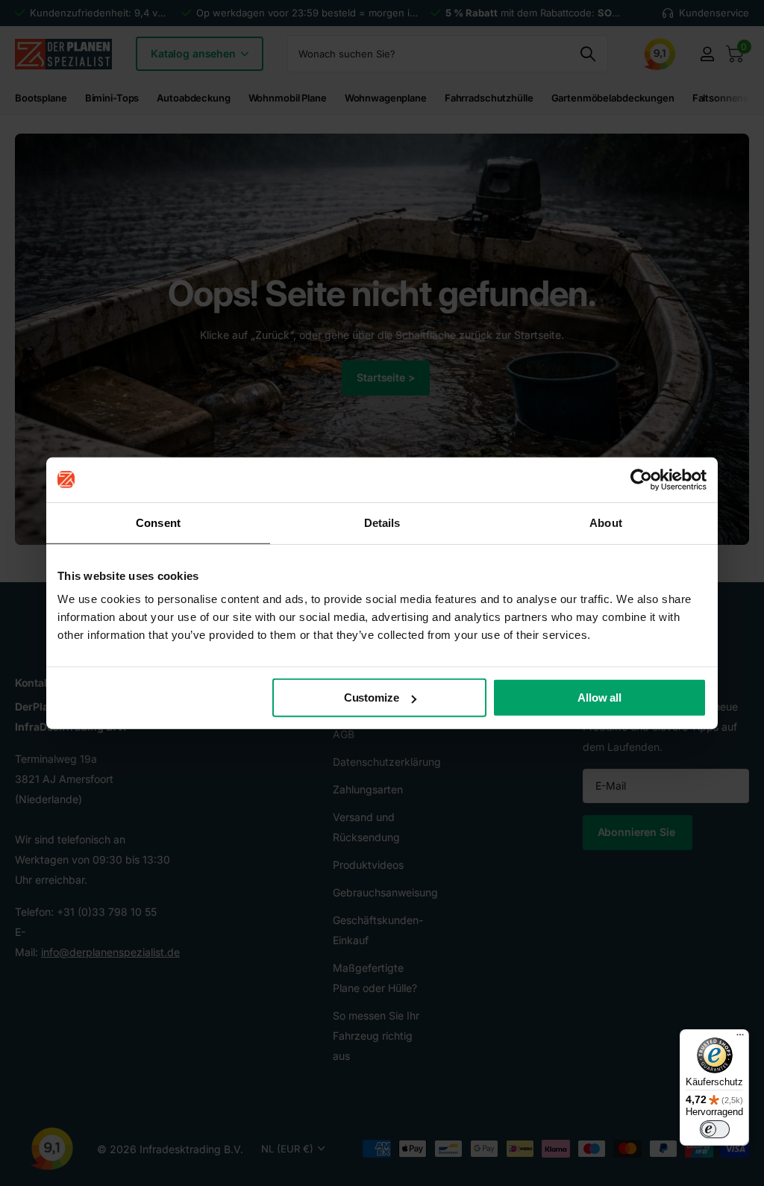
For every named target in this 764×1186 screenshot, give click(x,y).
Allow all (599, 697)
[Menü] (740, 1038)
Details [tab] (382, 522)
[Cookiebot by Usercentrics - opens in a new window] (641, 479)
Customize (371, 697)
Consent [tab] (158, 522)
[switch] (715, 1129)
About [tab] (605, 522)
